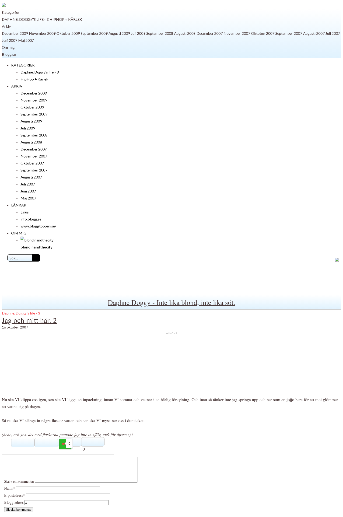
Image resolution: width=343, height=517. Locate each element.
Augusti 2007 (314, 33)
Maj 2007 (26, 40)
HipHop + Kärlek (65, 19)
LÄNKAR (18, 205)
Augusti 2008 (185, 33)
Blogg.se (9, 54)
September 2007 (288, 33)
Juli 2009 (138, 33)
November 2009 (42, 33)
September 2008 (159, 33)
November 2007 (237, 33)
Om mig (8, 47)
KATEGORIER (23, 65)
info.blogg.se (31, 219)
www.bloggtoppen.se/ (38, 226)
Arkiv (6, 26)
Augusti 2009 (119, 33)
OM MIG (18, 233)
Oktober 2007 (262, 33)
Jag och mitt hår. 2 (29, 320)
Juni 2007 (9, 40)
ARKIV (16, 86)
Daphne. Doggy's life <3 (25, 19)
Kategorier (10, 12)
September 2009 (94, 33)
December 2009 (15, 33)
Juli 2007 (333, 33)
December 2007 (209, 33)
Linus (25, 212)
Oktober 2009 (68, 33)
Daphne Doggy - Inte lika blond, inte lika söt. (171, 302)
